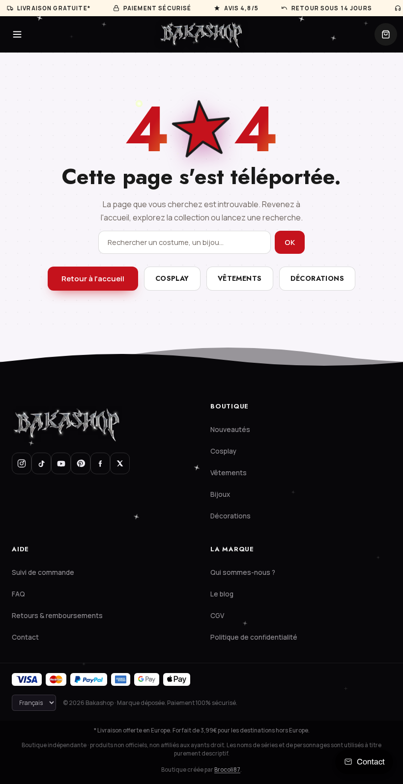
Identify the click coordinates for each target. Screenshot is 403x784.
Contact (25, 637)
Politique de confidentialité (253, 637)
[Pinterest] (80, 463)
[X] (120, 463)
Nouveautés (230, 429)
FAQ (18, 594)
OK (290, 242)
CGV (217, 615)
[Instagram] (21, 463)
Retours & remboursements (57, 615)
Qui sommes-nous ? (242, 572)
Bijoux (220, 494)
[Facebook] (100, 463)
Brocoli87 (227, 769)
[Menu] (17, 34)
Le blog (221, 594)
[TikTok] (41, 463)
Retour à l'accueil (92, 278)
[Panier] (385, 34)
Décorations (317, 278)
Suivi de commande (43, 572)
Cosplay (172, 278)
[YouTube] (61, 463)
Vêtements (240, 278)
